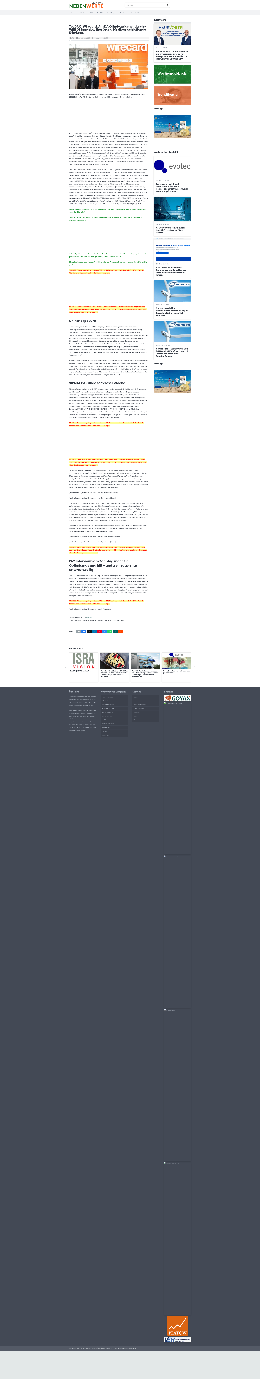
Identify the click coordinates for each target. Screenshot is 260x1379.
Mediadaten (136, 712)
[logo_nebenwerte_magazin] (86, 5)
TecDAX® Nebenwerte (108, 704)
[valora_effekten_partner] (177, 1339)
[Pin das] (99, 631)
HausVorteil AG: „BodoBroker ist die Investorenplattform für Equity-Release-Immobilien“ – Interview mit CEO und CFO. (172, 55)
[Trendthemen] (172, 95)
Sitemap (135, 720)
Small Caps (104, 720)
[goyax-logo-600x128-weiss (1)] (177, 698)
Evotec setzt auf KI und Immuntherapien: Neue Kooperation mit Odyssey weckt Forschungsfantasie (172, 188)
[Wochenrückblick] (172, 74)
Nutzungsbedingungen (139, 704)
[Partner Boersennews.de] (177, 1238)
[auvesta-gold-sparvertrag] (172, 126)
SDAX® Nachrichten (107, 716)
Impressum (136, 701)
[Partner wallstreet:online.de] (177, 931)
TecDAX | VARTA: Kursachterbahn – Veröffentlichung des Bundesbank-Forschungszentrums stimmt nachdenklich (145, 674)
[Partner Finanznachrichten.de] (177, 778)
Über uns (135, 697)
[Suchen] (167, 5)
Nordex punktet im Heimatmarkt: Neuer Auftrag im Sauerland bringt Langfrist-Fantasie (172, 312)
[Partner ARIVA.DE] (177, 1085)
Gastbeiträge (105, 735)
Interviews (104, 731)
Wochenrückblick (106, 727)
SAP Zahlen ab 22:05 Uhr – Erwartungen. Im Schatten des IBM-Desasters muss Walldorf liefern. (171, 271)
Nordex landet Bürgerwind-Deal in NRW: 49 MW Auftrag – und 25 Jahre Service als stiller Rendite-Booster (172, 352)
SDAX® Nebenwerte (107, 712)
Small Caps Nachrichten (108, 723)
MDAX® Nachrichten (107, 701)
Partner (135, 716)
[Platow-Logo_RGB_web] (177, 1326)
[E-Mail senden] (78, 631)
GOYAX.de (89, 617)
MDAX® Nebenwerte (107, 697)
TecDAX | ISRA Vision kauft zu (80, 671)
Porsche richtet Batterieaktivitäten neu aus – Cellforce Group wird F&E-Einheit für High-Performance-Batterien (114, 674)
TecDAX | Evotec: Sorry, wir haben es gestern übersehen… (176, 672)
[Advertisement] (109, 115)
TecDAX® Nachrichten (108, 708)
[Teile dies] (83, 631)
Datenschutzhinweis (138, 708)
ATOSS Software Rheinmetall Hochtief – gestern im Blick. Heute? (170, 230)
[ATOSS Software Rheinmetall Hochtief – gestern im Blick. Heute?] (172, 209)
